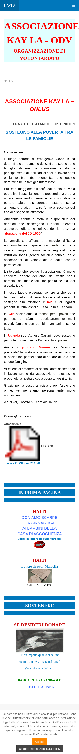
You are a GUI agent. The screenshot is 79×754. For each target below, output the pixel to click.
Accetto (39, 742)
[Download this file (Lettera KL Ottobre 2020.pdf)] (22, 445)
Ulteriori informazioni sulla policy (39, 748)
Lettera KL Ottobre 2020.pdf (23, 463)
